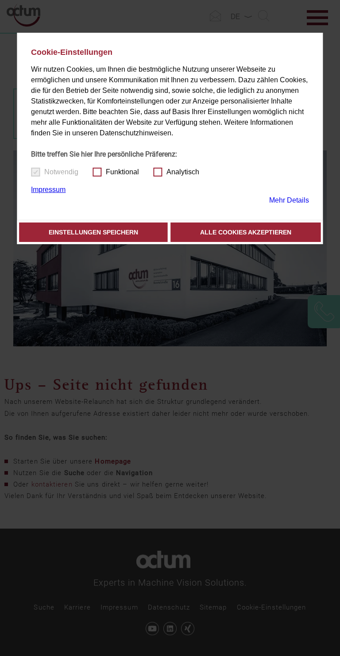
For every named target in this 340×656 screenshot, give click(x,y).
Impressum (48, 189)
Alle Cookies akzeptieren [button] (245, 232)
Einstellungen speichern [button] (93, 232)
